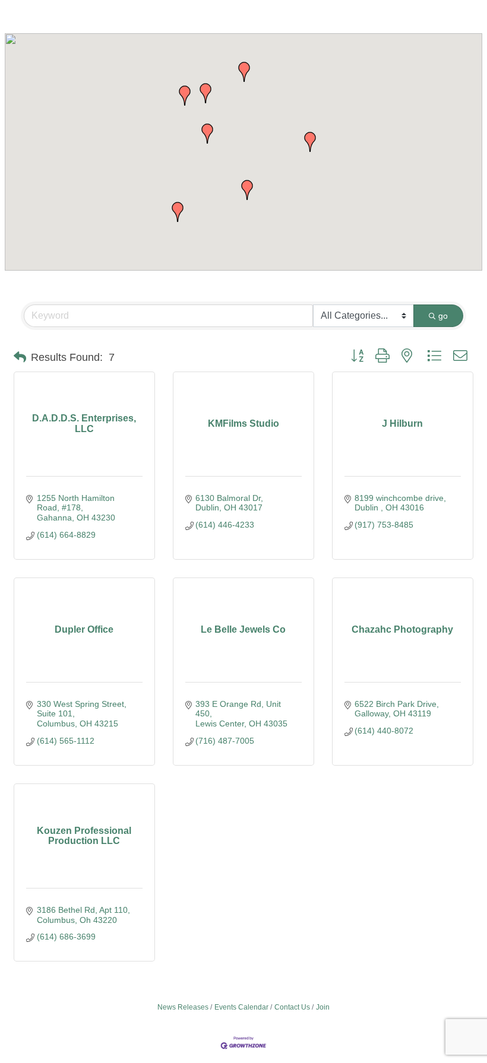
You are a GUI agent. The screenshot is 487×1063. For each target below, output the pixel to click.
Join (323, 1007)
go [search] (443, 316)
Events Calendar (241, 1007)
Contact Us (292, 1007)
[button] (207, 133)
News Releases (182, 1007)
